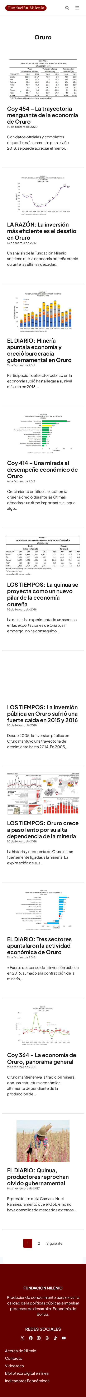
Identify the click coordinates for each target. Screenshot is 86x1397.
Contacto (13, 1358)
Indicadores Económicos (27, 1380)
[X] (22, 1338)
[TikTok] (55, 1338)
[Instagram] (39, 1338)
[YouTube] (63, 1338)
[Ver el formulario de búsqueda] (67, 8)
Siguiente (54, 1243)
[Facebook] (30, 1338)
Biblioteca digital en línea (27, 1373)
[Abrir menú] (77, 8)
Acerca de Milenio (20, 1350)
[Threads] (47, 1338)
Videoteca (14, 1365)
